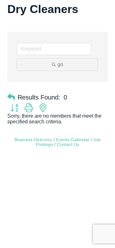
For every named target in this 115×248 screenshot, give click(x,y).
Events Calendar (72, 139)
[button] (11, 97)
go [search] (60, 64)
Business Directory (33, 139)
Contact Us (68, 144)
